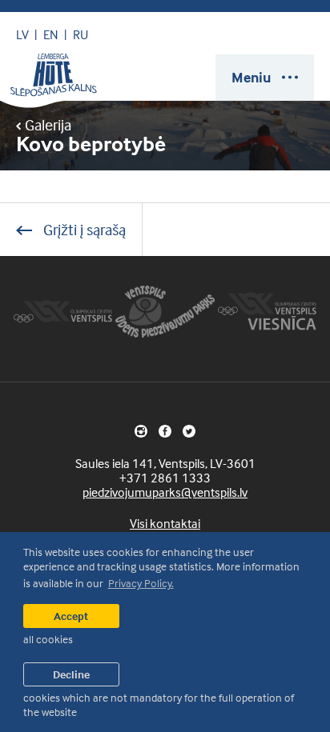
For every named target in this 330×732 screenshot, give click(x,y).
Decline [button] (71, 674)
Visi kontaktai (165, 523)
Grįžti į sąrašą (83, 229)
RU (80, 34)
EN (50, 34)
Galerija (46, 125)
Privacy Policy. (141, 583)
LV (22, 34)
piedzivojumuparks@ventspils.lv (165, 492)
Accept (71, 615)
